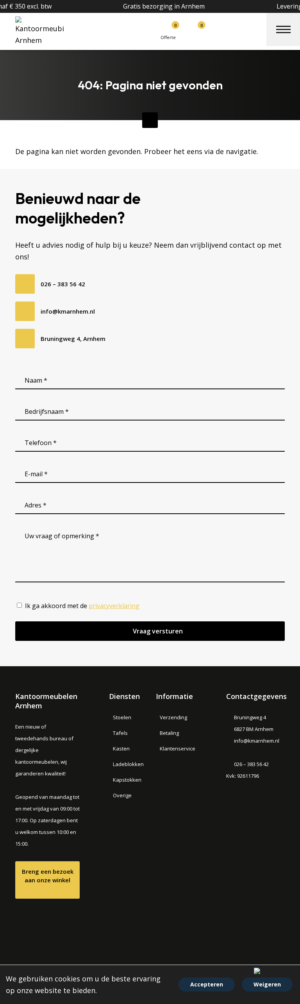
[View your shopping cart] (191, 29)
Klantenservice (177, 748)
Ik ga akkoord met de (82, 605)
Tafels (120, 732)
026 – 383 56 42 (63, 284)
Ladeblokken (128, 764)
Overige (122, 795)
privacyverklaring (114, 605)
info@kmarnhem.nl (68, 311)
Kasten (121, 748)
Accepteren (206, 984)
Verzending (173, 717)
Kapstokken (127, 779)
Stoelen (122, 717)
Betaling (169, 732)
